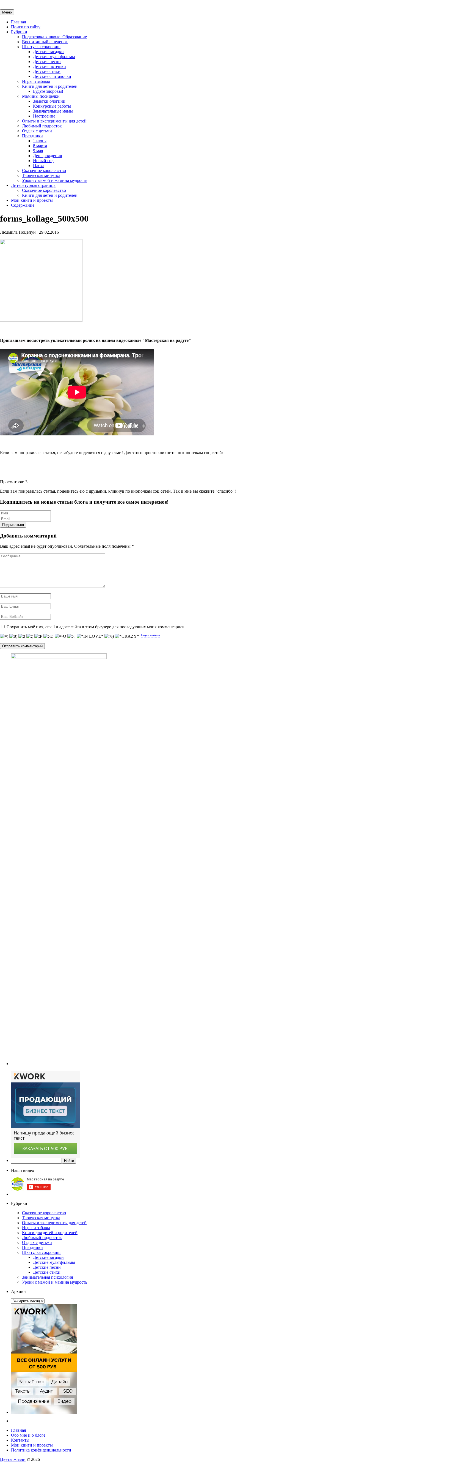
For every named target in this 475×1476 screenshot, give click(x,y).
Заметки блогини (49, 101)
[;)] (29, 636)
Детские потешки (49, 66)
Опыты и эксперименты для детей (54, 121)
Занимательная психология (47, 1277)
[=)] (4, 636)
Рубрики (19, 31)
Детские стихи (46, 71)
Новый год (43, 160)
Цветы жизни (13, 1459)
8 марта (40, 145)
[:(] (21, 636)
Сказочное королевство (44, 170)
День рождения (47, 155)
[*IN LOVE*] (90, 636)
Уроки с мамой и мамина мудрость (54, 180)
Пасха (38, 165)
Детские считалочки (52, 76)
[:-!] (71, 636)
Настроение (44, 116)
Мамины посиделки (41, 96)
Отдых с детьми (37, 131)
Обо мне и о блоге (28, 1435)
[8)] (13, 636)
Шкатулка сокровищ (41, 46)
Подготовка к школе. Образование (54, 36)
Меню (7, 12)
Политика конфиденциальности (41, 1450)
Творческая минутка (41, 175)
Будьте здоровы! (48, 91)
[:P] (38, 636)
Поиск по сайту (25, 26)
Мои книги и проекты (32, 200)
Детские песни (47, 61)
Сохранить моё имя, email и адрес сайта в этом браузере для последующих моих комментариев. (96, 626)
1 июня (39, 140)
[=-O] (60, 636)
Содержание (22, 205)
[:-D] (48, 636)
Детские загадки (48, 51)
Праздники (32, 135)
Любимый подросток (42, 126)
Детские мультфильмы (54, 56)
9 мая (38, 150)
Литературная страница (33, 185)
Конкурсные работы (52, 106)
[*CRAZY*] (127, 636)
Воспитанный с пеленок (45, 41)
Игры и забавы (36, 81)
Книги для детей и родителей (50, 86)
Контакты (20, 1440)
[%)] (109, 636)
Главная (18, 22)
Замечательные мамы (53, 111)
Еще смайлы (150, 635)
